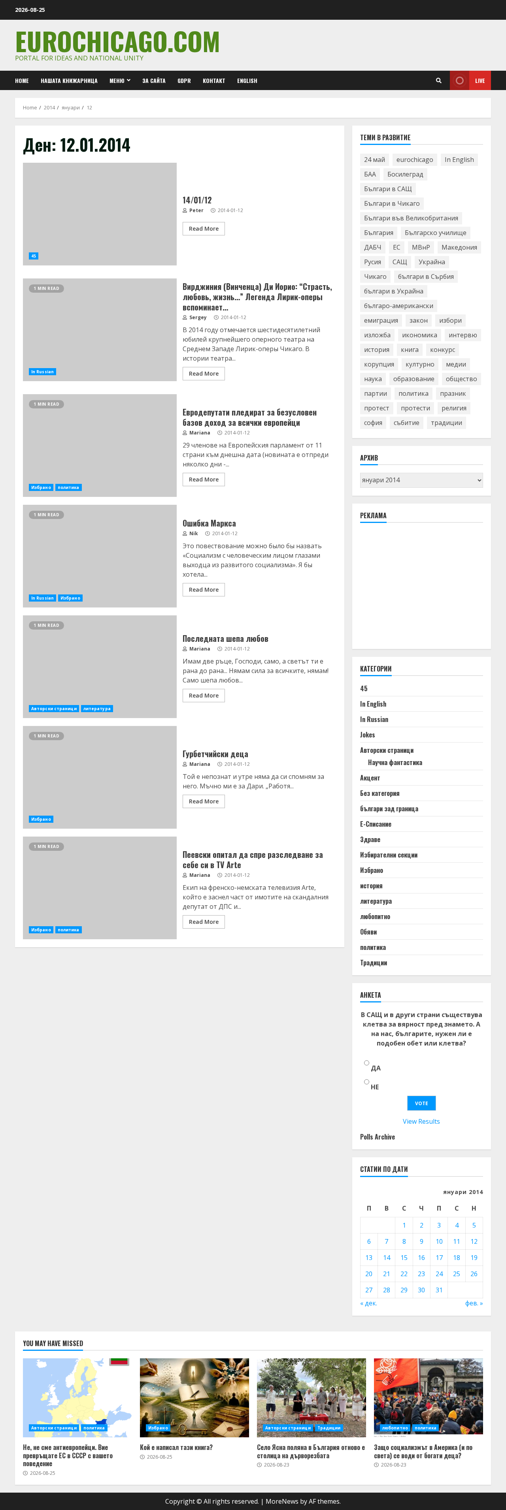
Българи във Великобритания (411, 218)
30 (421, 1290)
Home (22, 80)
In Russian (42, 371)
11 (456, 1241)
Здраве (370, 839)
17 (439, 1257)
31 (439, 1290)
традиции (446, 422)
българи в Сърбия (426, 276)
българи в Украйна (393, 291)
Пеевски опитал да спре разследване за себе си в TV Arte (100, 888)
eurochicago (414, 159)
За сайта (154, 80)
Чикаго (375, 276)
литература (97, 708)
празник (453, 393)
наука (373, 378)
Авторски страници (54, 708)
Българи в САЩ (388, 188)
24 (439, 1273)
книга (410, 349)
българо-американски (398, 305)
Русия (372, 262)
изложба (377, 335)
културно (420, 364)
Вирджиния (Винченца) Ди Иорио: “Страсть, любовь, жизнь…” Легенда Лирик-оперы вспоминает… (100, 329)
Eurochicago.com (117, 40)
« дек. (368, 1303)
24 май (374, 159)
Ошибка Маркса (100, 556)
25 (456, 1273)
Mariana (199, 432)
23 (421, 1273)
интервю (463, 335)
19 (474, 1257)
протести (415, 408)
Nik (193, 533)
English (247, 80)
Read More (204, 228)
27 (368, 1290)
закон (419, 320)
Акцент (370, 777)
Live (480, 80)
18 (456, 1257)
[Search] (439, 80)
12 (474, 1241)
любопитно (375, 916)
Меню (117, 80)
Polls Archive (377, 1136)
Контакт (214, 80)
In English (459, 159)
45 (33, 256)
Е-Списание (375, 824)
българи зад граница (389, 808)
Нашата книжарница (69, 80)
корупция (379, 364)
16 (421, 1257)
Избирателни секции (388, 854)
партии (375, 393)
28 (386, 1290)
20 (368, 1273)
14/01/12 (100, 214)
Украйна (432, 262)
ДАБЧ (372, 247)
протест (376, 408)
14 (386, 1257)
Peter (196, 210)
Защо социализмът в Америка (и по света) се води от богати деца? (428, 1397)
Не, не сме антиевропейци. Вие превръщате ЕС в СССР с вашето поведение (77, 1397)
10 (439, 1241)
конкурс (442, 349)
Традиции (373, 962)
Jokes (367, 734)
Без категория (380, 793)
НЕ (375, 1087)
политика (68, 487)
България (378, 232)
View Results (421, 1121)
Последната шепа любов (100, 666)
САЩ (400, 262)
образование (413, 378)
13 (368, 1257)
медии (456, 364)
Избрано (41, 487)
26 (474, 1273)
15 (404, 1257)
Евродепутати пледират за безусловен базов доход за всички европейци (100, 445)
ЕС (396, 247)
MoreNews (282, 1501)
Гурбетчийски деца (100, 777)
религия (454, 408)
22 (404, 1273)
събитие (406, 422)
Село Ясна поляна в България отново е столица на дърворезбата (311, 1397)
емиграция (381, 320)
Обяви (368, 931)
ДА (376, 1068)
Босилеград (405, 174)
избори (450, 320)
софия (373, 422)
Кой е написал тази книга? (194, 1397)
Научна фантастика (395, 762)
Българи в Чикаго (392, 203)
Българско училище (435, 232)
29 (404, 1290)
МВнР (421, 247)
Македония (459, 247)
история (376, 349)
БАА (370, 174)
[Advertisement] (419, 589)
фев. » (474, 1303)
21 (386, 1273)
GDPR (184, 80)
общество (461, 378)
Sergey (197, 317)
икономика (419, 335)
